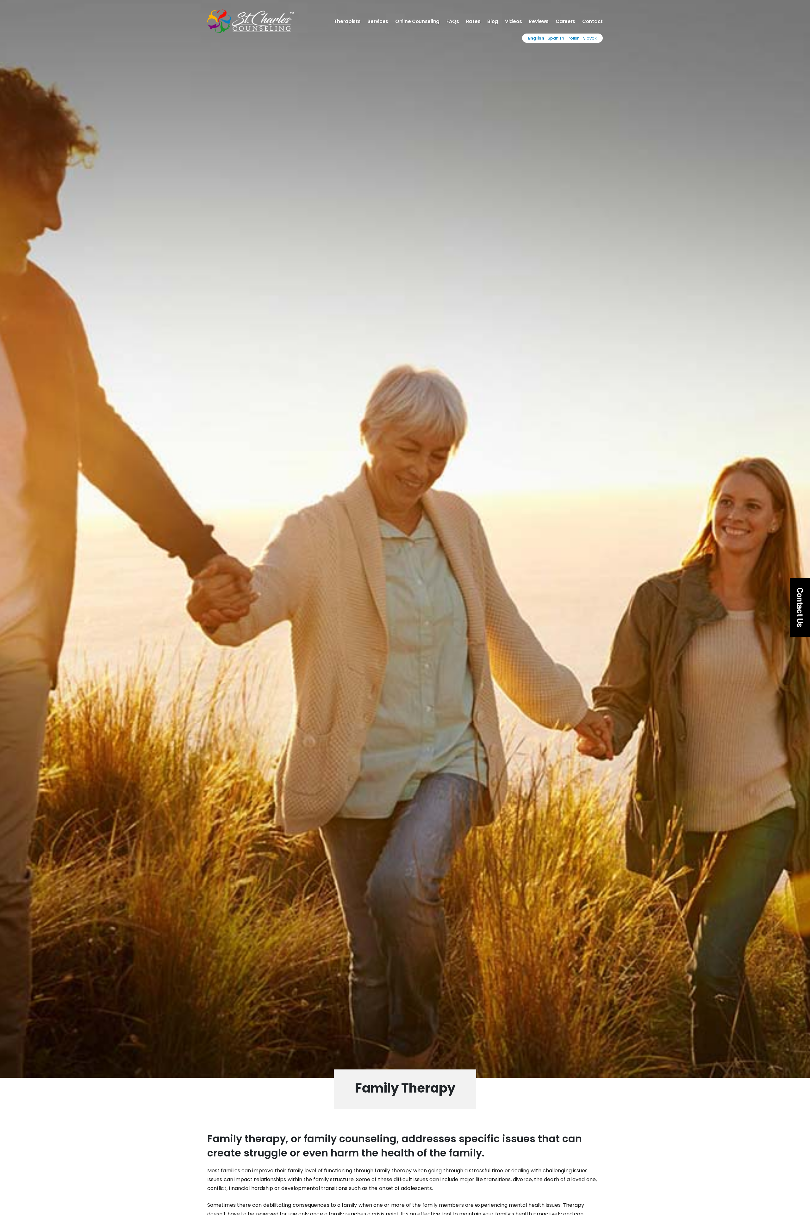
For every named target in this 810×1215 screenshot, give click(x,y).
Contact (592, 21)
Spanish (556, 38)
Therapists (347, 21)
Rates (473, 21)
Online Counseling (417, 21)
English (536, 38)
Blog (492, 21)
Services (377, 21)
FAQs (452, 21)
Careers (565, 21)
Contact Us (800, 607)
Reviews (539, 21)
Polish (574, 38)
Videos (513, 21)
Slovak (590, 38)
